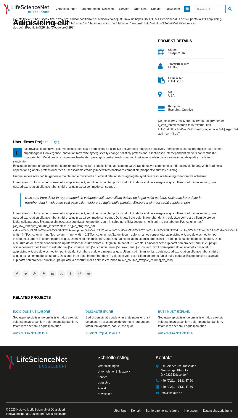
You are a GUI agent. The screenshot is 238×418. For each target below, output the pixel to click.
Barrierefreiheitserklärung (162, 410)
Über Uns (140, 8)
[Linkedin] (187, 9)
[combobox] (210, 9)
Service (124, 8)
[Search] (229, 9)
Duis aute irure (99, 311)
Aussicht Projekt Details (29, 333)
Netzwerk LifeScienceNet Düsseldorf (40, 409)
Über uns (120, 410)
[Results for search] (210, 15)
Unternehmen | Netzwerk (98, 8)
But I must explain (174, 311)
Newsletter (173, 8)
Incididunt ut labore (31, 311)
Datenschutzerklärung (217, 410)
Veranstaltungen (66, 8)
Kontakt (156, 8)
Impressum (191, 410)
